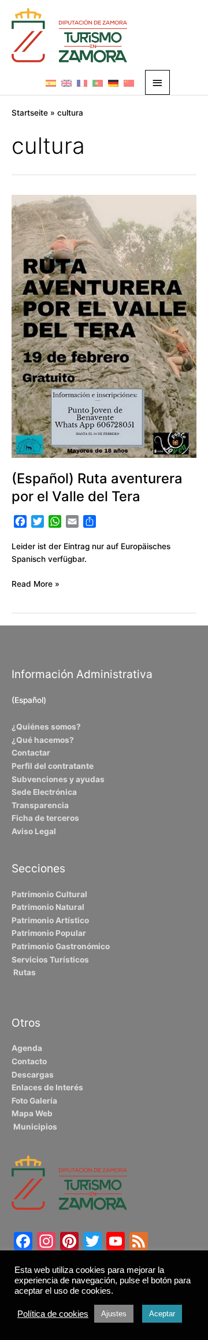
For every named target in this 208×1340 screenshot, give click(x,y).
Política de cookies (52, 1314)
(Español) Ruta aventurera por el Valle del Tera (97, 487)
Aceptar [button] (162, 1313)
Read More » (36, 583)
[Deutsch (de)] (113, 82)
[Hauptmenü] (157, 82)
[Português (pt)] (97, 82)
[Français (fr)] (82, 82)
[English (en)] (66, 82)
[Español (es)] (51, 82)
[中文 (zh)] (129, 82)
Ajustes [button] (114, 1313)
